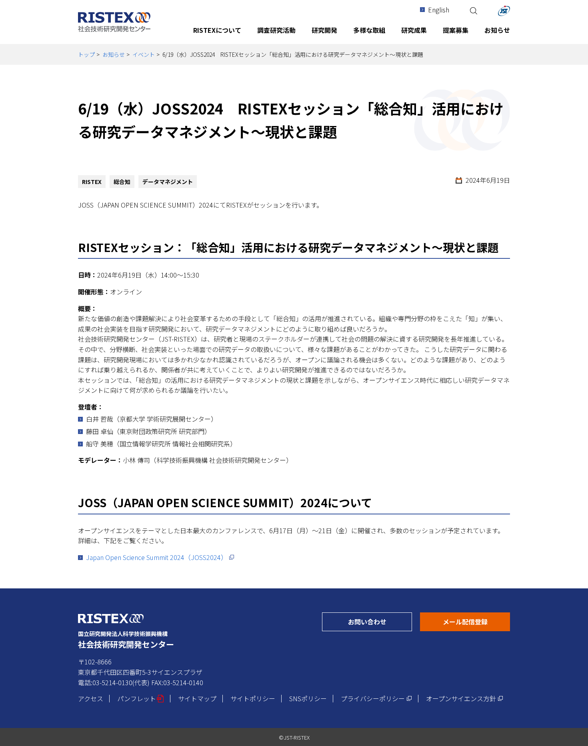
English (438, 9)
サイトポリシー (252, 698)
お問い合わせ (380, 621)
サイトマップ (197, 698)
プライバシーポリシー (376, 698)
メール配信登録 (476, 621)
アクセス (90, 698)
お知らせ (113, 54)
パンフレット (140, 698)
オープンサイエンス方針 (464, 698)
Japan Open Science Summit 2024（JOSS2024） (160, 557)
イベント (143, 54)
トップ (86, 54)
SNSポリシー (308, 698)
